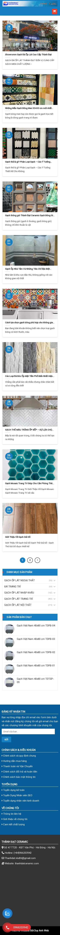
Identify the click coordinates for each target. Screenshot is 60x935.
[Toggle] (54, 580)
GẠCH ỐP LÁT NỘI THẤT (18, 604)
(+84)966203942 (23, 852)
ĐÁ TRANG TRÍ (12, 586)
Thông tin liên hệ (11, 813)
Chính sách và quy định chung (19, 755)
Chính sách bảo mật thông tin (19, 776)
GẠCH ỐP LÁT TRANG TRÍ (18, 598)
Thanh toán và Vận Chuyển (17, 766)
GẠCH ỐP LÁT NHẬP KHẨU (19, 592)
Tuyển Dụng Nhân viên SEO (17, 795)
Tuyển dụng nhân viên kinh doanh (20, 800)
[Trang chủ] (30, 3)
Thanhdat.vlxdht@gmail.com (20, 858)
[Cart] (54, 11)
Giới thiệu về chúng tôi (14, 819)
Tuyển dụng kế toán (13, 790)
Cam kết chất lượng (13, 824)
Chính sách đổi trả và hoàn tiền (19, 771)
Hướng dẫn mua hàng (14, 761)
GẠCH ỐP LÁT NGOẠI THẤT (19, 580)
